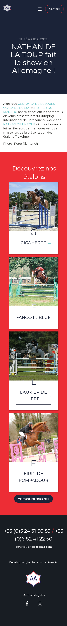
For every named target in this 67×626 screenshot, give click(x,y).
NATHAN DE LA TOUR (19, 124)
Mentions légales (34, 595)
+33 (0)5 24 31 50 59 (27, 531)
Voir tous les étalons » (33, 498)
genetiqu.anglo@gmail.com (33, 546)
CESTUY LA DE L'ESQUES (36, 104)
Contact (54, 8)
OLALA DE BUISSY (16, 108)
